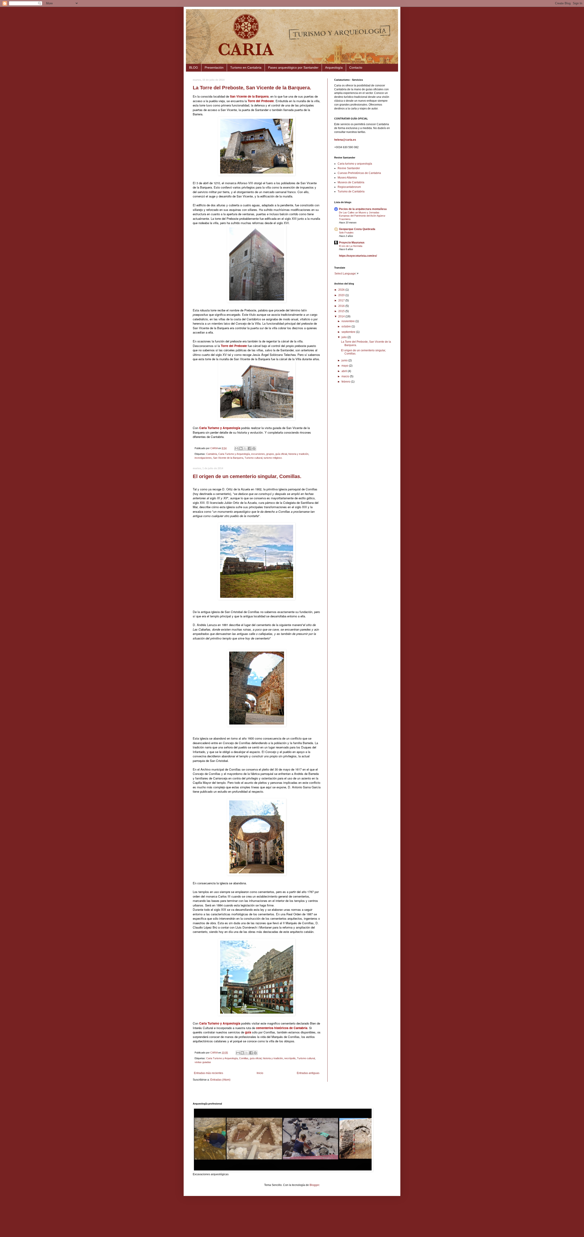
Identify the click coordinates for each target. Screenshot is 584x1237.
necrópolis (290, 1058)
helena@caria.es (345, 139)
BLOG (193, 67)
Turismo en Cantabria (245, 67)
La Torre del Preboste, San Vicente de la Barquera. (252, 88)
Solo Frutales (346, 232)
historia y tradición (298, 454)
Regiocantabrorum (349, 187)
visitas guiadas (203, 1062)
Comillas (243, 1058)
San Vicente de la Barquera (228, 457)
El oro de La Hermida (350, 246)
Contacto (355, 67)
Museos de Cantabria (351, 182)
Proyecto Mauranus (352, 242)
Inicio (260, 1073)
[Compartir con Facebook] (249, 448)
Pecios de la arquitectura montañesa (363, 209)
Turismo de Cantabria (351, 191)
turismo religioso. (273, 457)
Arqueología (334, 67)
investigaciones (203, 457)
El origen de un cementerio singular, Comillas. (247, 476)
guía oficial (281, 454)
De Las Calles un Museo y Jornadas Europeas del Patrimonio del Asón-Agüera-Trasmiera (362, 216)
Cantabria (211, 454)
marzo (346, 376)
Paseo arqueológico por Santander (293, 67)
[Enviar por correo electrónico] (236, 448)
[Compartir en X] (245, 448)
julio (344, 337)
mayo (345, 365)
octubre (347, 326)
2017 (341, 300)
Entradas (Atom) (220, 1079)
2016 (341, 306)
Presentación (214, 67)
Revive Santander (349, 168)
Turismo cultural (253, 457)
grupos (270, 454)
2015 (341, 311)
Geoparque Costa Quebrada (357, 229)
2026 (341, 289)
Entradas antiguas (308, 1073)
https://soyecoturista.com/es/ (358, 255)
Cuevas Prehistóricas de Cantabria (359, 173)
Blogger (314, 1185)
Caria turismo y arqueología (355, 163)
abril (345, 371)
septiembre (349, 332)
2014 (341, 316)
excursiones (258, 454)
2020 (341, 295)
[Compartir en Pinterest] (254, 448)
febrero (346, 381)
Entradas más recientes (208, 1073)
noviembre (348, 321)
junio (345, 360)
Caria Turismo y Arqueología (234, 454)
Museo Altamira (347, 177)
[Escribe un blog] (241, 448)
